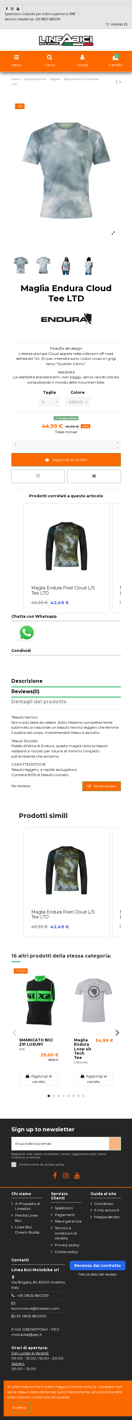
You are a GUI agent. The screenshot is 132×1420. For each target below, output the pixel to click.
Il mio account (106, 1210)
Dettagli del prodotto (39, 702)
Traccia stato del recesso (97, 1274)
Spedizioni (64, 1208)
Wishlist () (118, 24)
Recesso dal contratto (97, 1265)
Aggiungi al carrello (69, 459)
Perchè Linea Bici (26, 1218)
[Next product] (120, 82)
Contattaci (103, 1203)
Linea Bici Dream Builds (27, 1230)
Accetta (19, 1407)
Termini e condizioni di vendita (66, 1233)
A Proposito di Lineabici (27, 1206)
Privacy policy (67, 1245)
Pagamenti (65, 1214)
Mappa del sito (107, 1217)
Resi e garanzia (68, 1221)
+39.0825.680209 (33, 1295)
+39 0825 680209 (30, 1316)
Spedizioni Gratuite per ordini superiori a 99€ (40, 14)
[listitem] (67, 882)
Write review (104, 786)
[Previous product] (117, 82)
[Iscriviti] (115, 1143)
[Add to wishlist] (38, 476)
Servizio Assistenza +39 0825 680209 (32, 19)
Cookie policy (66, 1251)
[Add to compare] (94, 476)
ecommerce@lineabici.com (35, 1308)
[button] (17, 882)
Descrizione (27, 681)
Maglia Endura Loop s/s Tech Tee (82, 1049)
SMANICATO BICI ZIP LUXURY (36, 1042)
